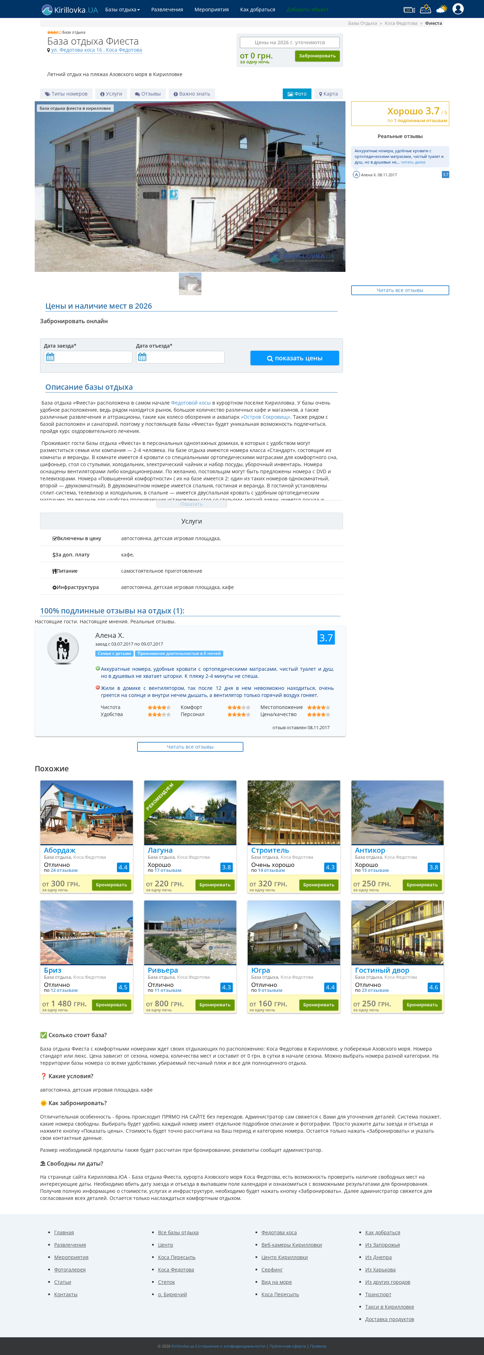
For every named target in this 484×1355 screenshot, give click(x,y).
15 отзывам (375, 870)
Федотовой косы (191, 402)
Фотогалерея (70, 1269)
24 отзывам (64, 870)
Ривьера (163, 970)
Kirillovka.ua (182, 1346)
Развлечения (167, 9)
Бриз (52, 970)
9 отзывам (270, 990)
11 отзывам (167, 990)
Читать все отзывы (400, 290)
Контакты (66, 1294)
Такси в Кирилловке (389, 1306)
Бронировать (111, 885)
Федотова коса (279, 1232)
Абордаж (59, 850)
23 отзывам (375, 990)
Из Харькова (380, 1269)
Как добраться (257, 9)
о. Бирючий (172, 1294)
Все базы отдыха (178, 1232)
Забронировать (317, 56)
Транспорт (378, 1294)
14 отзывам (271, 870)
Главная (64, 1232)
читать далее (413, 162)
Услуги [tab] (191, 521)
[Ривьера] (190, 932)
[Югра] (294, 932)
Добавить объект (307, 9)
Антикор (370, 850)
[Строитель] (294, 812)
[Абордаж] (86, 812)
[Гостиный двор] (397, 932)
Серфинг (272, 1269)
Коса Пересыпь (177, 1257)
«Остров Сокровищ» (265, 416)
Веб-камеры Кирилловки (291, 1244)
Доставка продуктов (389, 1319)
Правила (318, 1346)
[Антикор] (397, 812)
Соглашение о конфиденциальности (230, 1346)
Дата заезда (60, 345)
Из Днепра (378, 1257)
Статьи (62, 1282)
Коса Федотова (176, 1269)
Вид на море (276, 1282)
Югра (260, 970)
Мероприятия (212, 9)
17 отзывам (167, 870)
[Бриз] (86, 932)
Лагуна (160, 850)
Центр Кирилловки (284, 1257)
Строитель (270, 850)
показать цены (298, 358)
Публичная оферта (288, 1346)
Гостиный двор (382, 970)
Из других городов (387, 1282)
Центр (165, 1244)
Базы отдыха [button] (120, 9)
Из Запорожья (382, 1244)
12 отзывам (64, 990)
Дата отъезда (154, 345)
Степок (166, 1282)
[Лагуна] (190, 812)
